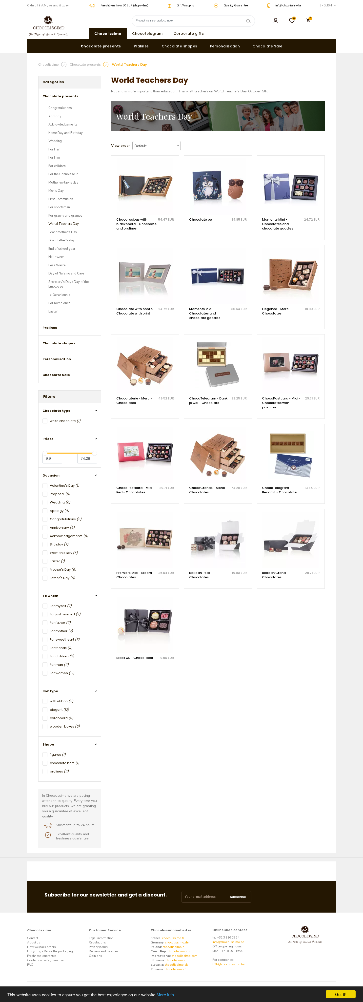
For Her (54, 149)
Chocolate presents (101, 46)
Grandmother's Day (62, 232)
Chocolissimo (107, 33)
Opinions (95, 956)
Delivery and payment (104, 951)
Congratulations (60, 108)
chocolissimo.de (176, 942)
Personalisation (225, 46)
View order (120, 145)
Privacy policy (98, 947)
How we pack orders (41, 947)
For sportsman (59, 207)
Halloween (56, 257)
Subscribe (238, 897)
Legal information (101, 938)
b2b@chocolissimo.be (228, 964)
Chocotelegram (147, 33)
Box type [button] (50, 691)
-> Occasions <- (60, 295)
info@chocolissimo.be (228, 942)
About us (33, 942)
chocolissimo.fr (173, 938)
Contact (32, 938)
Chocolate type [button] (56, 410)
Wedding (55, 141)
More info (165, 994)
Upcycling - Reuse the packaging (50, 951)
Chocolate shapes (179, 46)
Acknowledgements (62, 124)
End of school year (61, 249)
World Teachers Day (63, 224)
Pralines (141, 46)
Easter (53, 311)
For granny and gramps (65, 215)
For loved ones (59, 303)
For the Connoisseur (63, 174)
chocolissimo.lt (176, 960)
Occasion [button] (51, 475)
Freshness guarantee (41, 956)
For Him (54, 157)
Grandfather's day (61, 240)
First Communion (60, 199)
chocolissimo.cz (178, 951)
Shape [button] (48, 744)
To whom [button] (50, 595)
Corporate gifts (189, 33)
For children (57, 166)
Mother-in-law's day (63, 182)
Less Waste (56, 265)
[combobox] (156, 145)
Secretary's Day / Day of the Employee (68, 284)
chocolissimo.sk (176, 965)
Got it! (340, 994)
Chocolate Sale (267, 46)
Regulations (97, 942)
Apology (54, 116)
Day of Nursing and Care (66, 273)
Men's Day (56, 190)
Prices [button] (48, 439)
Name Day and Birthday (65, 133)
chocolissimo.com (184, 956)
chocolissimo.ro (175, 969)
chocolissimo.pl (173, 947)
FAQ (30, 965)
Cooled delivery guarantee (45, 960)
